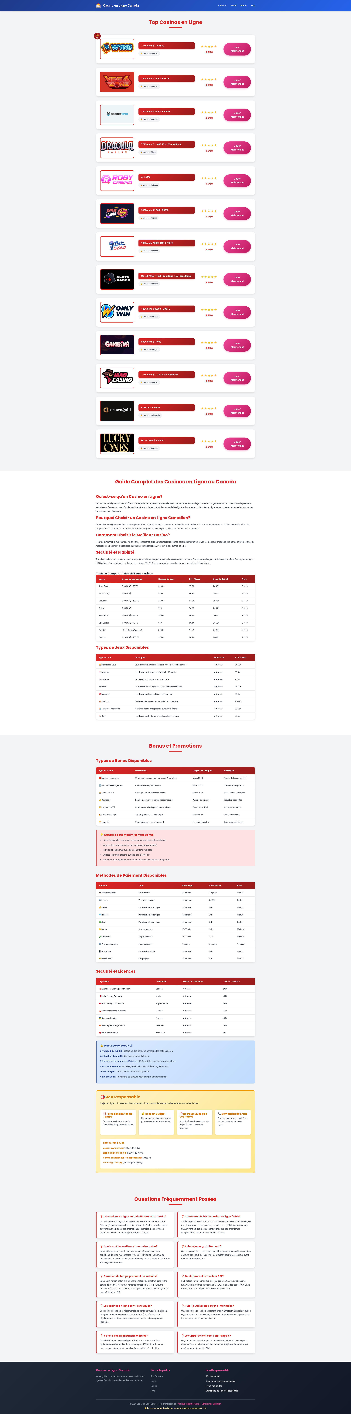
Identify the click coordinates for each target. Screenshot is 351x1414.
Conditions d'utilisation (211, 1404)
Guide (233, 5)
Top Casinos (157, 1376)
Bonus (243, 5)
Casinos (222, 5)
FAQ (253, 5)
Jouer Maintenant (237, 49)
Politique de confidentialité (189, 1404)
